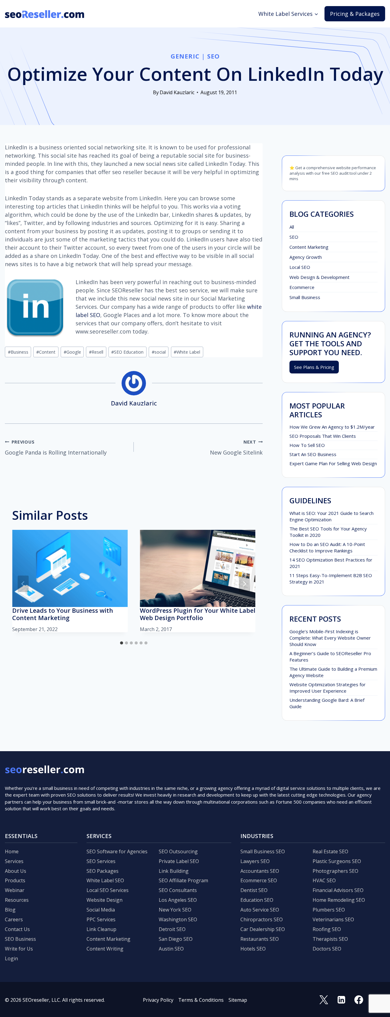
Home (12, 851)
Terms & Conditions (201, 1000)
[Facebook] (359, 1000)
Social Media (101, 909)
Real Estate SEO (330, 851)
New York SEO (175, 909)
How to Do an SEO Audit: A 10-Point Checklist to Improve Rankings (327, 547)
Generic (185, 56)
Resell (96, 352)
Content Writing (105, 948)
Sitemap (238, 1000)
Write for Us (19, 948)
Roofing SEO (327, 929)
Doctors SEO (327, 948)
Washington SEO (178, 919)
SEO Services (101, 861)
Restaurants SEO (259, 939)
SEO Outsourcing (178, 851)
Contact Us (17, 929)
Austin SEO (171, 948)
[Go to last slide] (23, 584)
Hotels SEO (253, 948)
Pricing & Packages (355, 13)
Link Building (174, 871)
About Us (15, 871)
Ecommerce (301, 287)
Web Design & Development (319, 277)
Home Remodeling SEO (339, 900)
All (291, 227)
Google (72, 352)
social (159, 352)
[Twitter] (324, 1000)
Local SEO (299, 267)
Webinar (14, 890)
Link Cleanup (101, 929)
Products (15, 880)
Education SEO (256, 900)
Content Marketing (308, 247)
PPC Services (101, 919)
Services (14, 861)
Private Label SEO (179, 861)
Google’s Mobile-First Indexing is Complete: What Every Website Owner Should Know (330, 637)
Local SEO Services (108, 890)
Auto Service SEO (259, 909)
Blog (10, 909)
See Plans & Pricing (314, 367)
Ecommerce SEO (258, 880)
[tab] (121, 642)
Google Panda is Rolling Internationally (56, 447)
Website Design (104, 900)
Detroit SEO (172, 929)
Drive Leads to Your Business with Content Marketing (62, 614)
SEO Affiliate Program (183, 880)
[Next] (244, 584)
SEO (213, 56)
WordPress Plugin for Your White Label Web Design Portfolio (197, 614)
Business (18, 352)
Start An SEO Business (312, 454)
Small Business (304, 297)
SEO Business (20, 939)
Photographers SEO (335, 871)
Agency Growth (305, 257)
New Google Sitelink (236, 447)
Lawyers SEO (255, 861)
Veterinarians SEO (333, 919)
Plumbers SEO (329, 909)
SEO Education (127, 352)
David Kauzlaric (177, 92)
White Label (187, 352)
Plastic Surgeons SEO (337, 861)
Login (11, 958)
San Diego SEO (176, 939)
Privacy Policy (158, 1000)
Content (45, 352)
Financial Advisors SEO (338, 890)
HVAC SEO (324, 880)
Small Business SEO (262, 851)
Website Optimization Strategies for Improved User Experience (327, 687)
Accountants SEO (259, 871)
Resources (17, 900)
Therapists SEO (330, 939)
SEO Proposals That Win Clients (322, 436)
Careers (14, 919)
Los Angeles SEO (178, 900)
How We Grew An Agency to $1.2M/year (332, 427)
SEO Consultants (178, 890)
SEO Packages (103, 871)
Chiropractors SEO (261, 919)
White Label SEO (105, 880)
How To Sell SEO (307, 445)
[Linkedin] (341, 1000)
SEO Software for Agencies (117, 851)
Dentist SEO (254, 890)
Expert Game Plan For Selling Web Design (333, 463)
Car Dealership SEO (262, 929)
